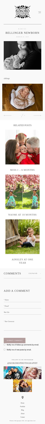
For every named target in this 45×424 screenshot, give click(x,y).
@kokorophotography (22, 363)
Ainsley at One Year (22, 241)
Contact (22, 417)
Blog (22, 410)
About (22, 413)
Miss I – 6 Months (22, 151)
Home (22, 403)
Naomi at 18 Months (22, 195)
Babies (22, 29)
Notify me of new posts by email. (19, 349)
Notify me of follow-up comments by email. (23, 344)
